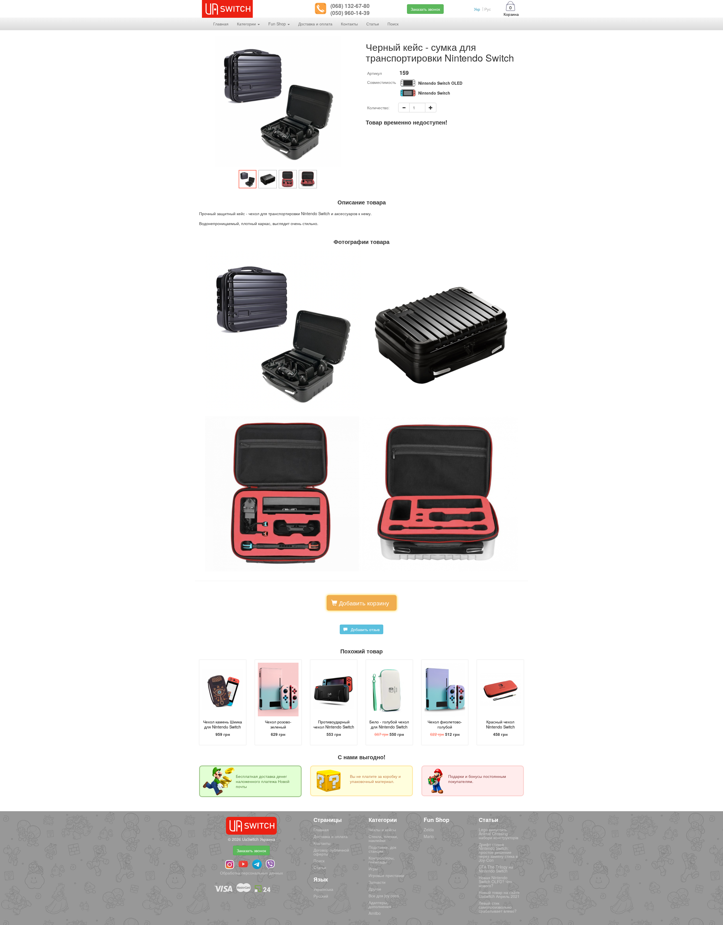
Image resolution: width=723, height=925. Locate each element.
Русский (320, 896)
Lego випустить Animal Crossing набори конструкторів (498, 833)
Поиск (392, 24)
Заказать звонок (425, 9)
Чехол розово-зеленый (278, 724)
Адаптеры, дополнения (380, 904)
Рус (487, 9)
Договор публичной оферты (331, 852)
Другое (375, 889)
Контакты (349, 24)
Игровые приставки (386, 875)
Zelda (429, 829)
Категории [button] (247, 24)
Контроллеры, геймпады (382, 860)
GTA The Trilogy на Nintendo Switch (496, 869)
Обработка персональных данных (251, 873)
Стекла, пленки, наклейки (383, 838)
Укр (477, 9)
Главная (220, 24)
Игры (373, 868)
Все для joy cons (384, 895)
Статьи (372, 24)
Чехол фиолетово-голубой (445, 724)
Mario (429, 836)
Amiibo (375, 913)
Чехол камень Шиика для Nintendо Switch (222, 724)
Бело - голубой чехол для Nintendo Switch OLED (389, 727)
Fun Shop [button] (277, 24)
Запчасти (377, 882)
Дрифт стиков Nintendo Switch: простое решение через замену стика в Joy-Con (498, 852)
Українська (323, 889)
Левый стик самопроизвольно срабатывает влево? (498, 907)
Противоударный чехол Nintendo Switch (333, 724)
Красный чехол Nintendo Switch (500, 724)
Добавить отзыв (363, 629)
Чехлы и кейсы (382, 829)
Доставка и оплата (315, 24)
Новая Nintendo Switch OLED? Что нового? (495, 881)
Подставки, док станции (382, 849)
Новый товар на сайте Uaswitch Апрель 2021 (499, 894)
